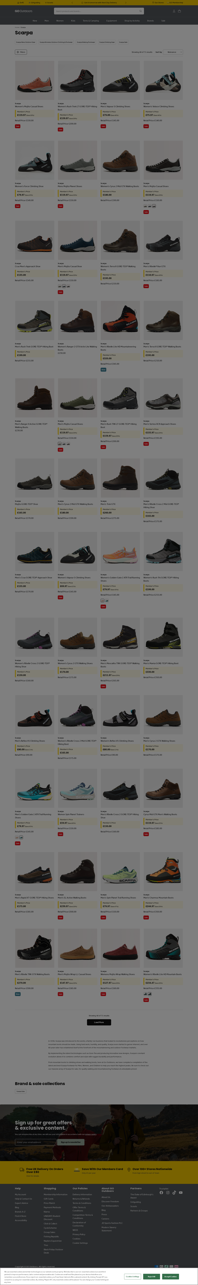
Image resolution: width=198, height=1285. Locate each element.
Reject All (151, 1277)
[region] (99, 1276)
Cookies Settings (132, 1277)
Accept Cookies (170, 1277)
